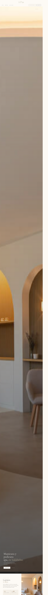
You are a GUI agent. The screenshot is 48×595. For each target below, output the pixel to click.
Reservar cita (7, 567)
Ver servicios (13, 567)
